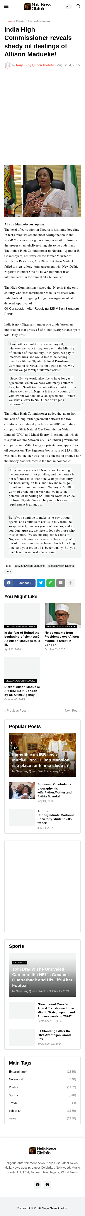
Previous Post (16, 710)
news (42, 1118)
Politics (42, 1087)
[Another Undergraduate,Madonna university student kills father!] (22, 817)
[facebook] (37, 1185)
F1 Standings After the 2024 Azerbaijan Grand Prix (54, 1035)
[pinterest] (47, 1185)
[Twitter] (41, 583)
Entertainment (42, 1071)
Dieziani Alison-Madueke (33, 21)
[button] (6, 6)
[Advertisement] (42, 117)
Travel (42, 1102)
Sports (42, 1095)
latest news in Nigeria (61, 565)
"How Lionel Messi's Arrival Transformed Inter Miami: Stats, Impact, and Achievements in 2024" (56, 1010)
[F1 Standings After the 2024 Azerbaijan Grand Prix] (22, 1037)
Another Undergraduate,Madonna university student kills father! (56, 817)
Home (8, 21)
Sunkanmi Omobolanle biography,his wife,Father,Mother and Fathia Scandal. (54, 790)
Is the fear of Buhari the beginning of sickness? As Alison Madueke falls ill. (22, 638)
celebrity (42, 1110)
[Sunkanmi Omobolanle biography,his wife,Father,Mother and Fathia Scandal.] (22, 790)
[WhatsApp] (50, 583)
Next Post (71, 710)
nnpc (9, 571)
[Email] (60, 583)
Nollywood (42, 1079)
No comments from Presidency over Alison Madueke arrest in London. (62, 638)
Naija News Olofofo (55, 1208)
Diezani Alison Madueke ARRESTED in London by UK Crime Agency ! (22, 690)
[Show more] (70, 583)
